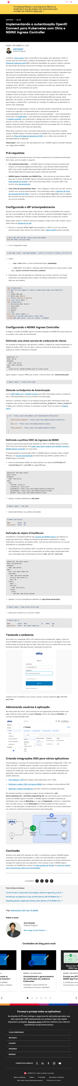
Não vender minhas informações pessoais (30, 1080)
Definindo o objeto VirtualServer (21, 789)
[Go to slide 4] (41, 998)
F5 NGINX (34, 910)
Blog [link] (19, 20)
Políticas (31, 1077)
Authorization (16, 910)
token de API (51, 230)
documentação (24, 184)
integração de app (24, 223)
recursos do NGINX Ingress (45, 537)
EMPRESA (9, 20)
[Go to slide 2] (32, 998)
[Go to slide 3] (36, 998)
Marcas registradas (20, 1077)
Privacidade (41, 1077)
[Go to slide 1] (27, 998)
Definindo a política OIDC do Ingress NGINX (25, 784)
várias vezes (19, 58)
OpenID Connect (31, 394)
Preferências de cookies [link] (53, 1080)
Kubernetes (22, 117)
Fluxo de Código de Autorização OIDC (28, 136)
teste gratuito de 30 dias (18, 182)
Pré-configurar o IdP (16, 780)
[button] (39, 672)
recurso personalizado (24, 456)
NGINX (26, 973)
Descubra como (34, 1022)
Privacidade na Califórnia (56, 1077)
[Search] (67, 2)
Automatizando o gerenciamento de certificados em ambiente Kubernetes (38, 978)
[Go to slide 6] (50, 998)
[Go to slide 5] (46, 998)
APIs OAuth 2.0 (17, 394)
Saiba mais (38, 11)
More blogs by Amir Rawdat (34, 930)
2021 (23, 910)
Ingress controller (14, 119)
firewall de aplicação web (15, 63)
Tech (28, 910)
